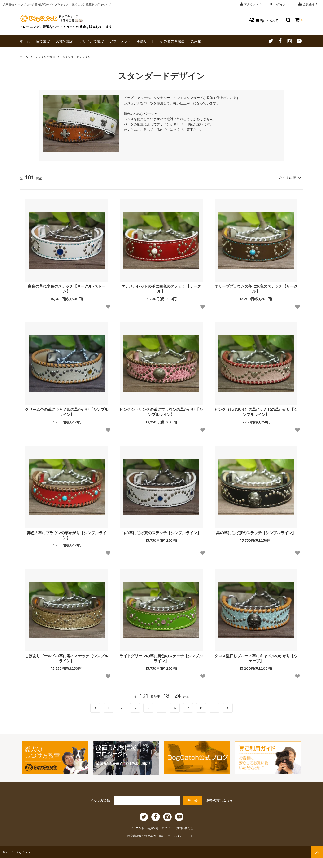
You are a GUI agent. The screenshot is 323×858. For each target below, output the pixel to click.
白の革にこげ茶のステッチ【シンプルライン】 (161, 532)
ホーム (25, 41)
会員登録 (308, 4)
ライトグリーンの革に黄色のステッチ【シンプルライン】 (161, 658)
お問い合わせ (184, 828)
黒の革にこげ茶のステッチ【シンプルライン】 (256, 532)
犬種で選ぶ (65, 41)
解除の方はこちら (219, 800)
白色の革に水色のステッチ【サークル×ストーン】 (67, 289)
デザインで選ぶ (91, 41)
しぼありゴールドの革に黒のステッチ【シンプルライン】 (66, 658)
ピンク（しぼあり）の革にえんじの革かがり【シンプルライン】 (256, 412)
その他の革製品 (172, 41)
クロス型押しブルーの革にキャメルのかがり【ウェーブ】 (256, 658)
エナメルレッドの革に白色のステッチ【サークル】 (161, 289)
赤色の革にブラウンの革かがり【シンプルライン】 (66, 535)
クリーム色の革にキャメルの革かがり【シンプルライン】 (66, 412)
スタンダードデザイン (76, 57)
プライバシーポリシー (181, 836)
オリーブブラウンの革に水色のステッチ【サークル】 (256, 289)
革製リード (145, 41)
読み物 (196, 41)
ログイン (280, 4)
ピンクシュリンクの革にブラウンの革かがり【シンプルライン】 (161, 412)
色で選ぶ (43, 41)
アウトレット (120, 41)
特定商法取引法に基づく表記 (146, 836)
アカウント (251, 4)
